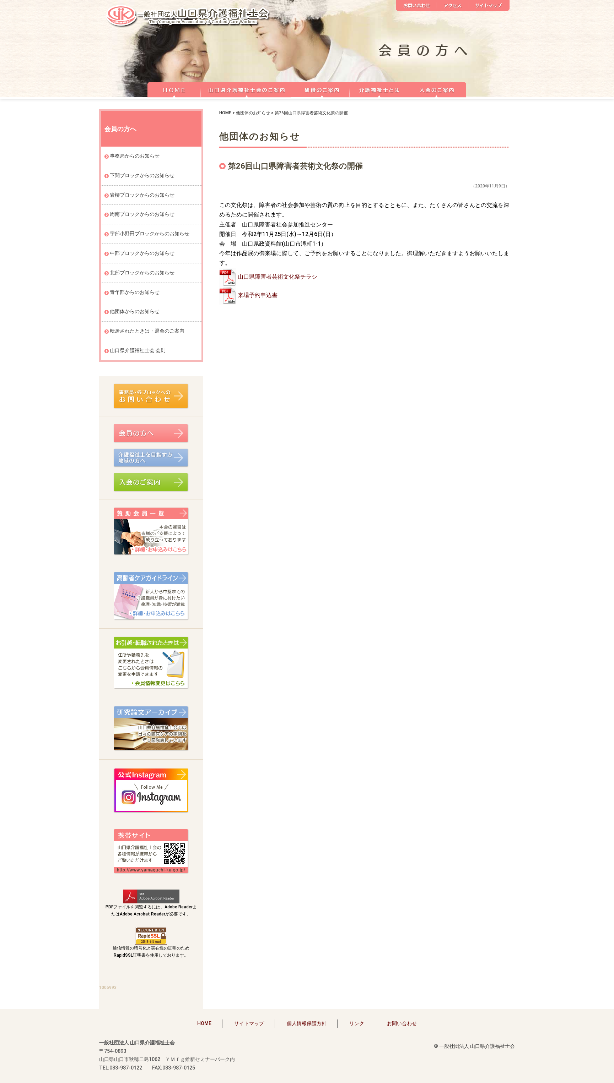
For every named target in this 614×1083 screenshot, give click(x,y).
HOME (174, 89)
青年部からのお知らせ (135, 292)
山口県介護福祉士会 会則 (138, 350)
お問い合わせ (416, 5)
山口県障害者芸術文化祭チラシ (277, 276)
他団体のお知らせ (253, 112)
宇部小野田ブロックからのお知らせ (149, 233)
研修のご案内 (321, 89)
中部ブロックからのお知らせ (142, 253)
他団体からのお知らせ (135, 311)
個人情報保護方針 (307, 1023)
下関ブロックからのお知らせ (142, 175)
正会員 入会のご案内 (437, 89)
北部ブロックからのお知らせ (142, 272)
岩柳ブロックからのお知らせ (142, 195)
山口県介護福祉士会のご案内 (247, 89)
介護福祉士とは (379, 89)
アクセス (452, 5)
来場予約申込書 (258, 295)
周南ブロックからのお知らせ (142, 214)
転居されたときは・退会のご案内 (147, 331)
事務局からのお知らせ (135, 156)
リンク (356, 1023)
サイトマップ (489, 5)
